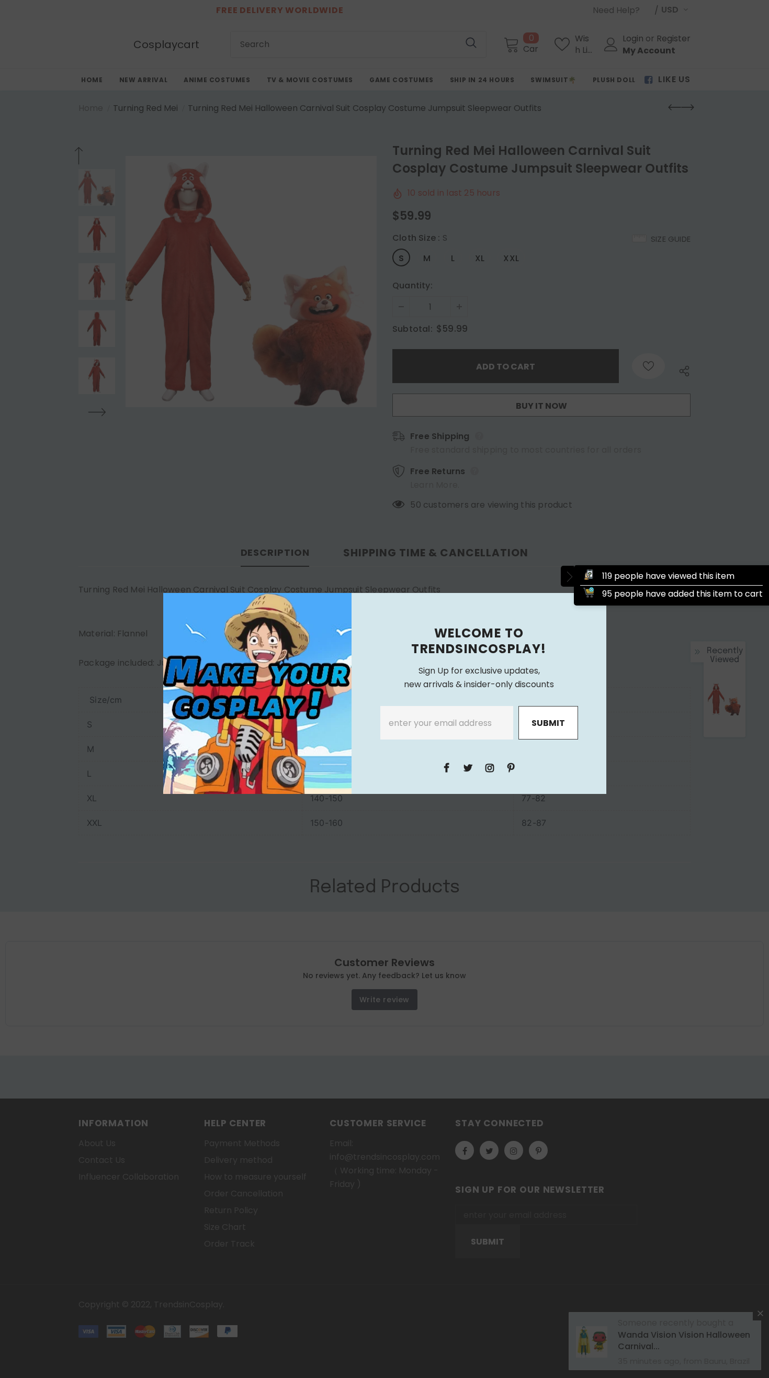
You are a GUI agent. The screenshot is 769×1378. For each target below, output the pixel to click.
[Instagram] (489, 767)
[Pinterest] (511, 767)
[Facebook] (447, 767)
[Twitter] (468, 767)
